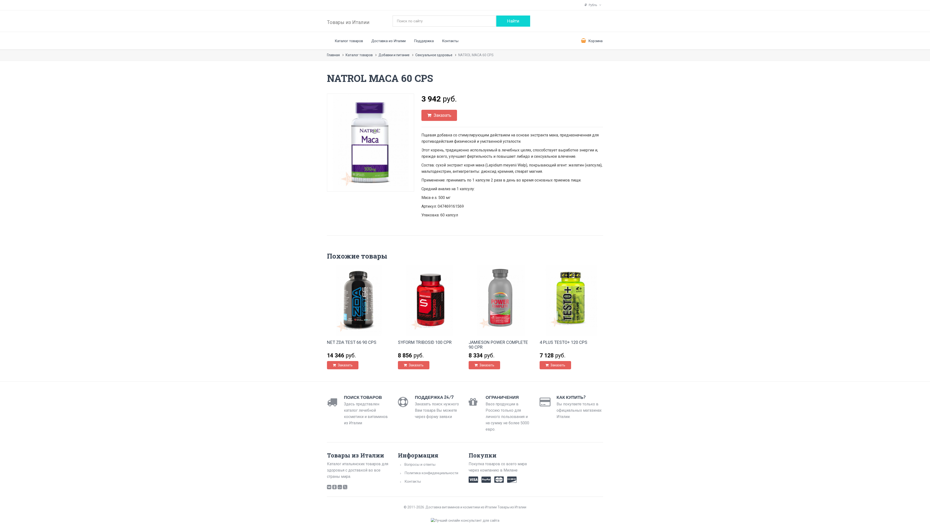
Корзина (595, 41)
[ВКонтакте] (329, 487)
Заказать (442, 115)
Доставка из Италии (388, 41)
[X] (345, 487)
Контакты (450, 41)
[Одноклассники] (334, 487)
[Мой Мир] (340, 487)
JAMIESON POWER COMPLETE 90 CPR (498, 345)
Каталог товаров (349, 41)
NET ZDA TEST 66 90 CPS (351, 342)
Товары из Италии (348, 22)
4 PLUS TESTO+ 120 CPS (563, 342)
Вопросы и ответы (419, 464)
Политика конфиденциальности (431, 473)
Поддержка (424, 41)
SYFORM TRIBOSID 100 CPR (425, 342)
